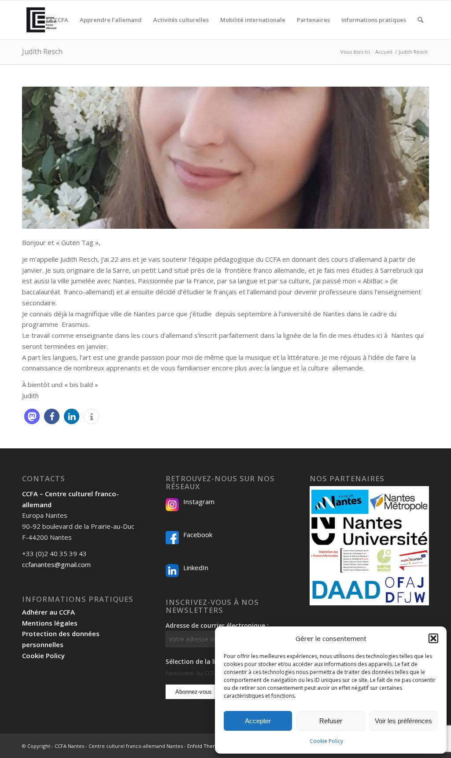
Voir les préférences (403, 721)
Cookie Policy (326, 741)
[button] (433, 638)
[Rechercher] (420, 19)
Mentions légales (50, 623)
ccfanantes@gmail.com (56, 564)
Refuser (330, 721)
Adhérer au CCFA (48, 612)
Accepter (258, 721)
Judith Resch (42, 51)
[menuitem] (57, 19)
